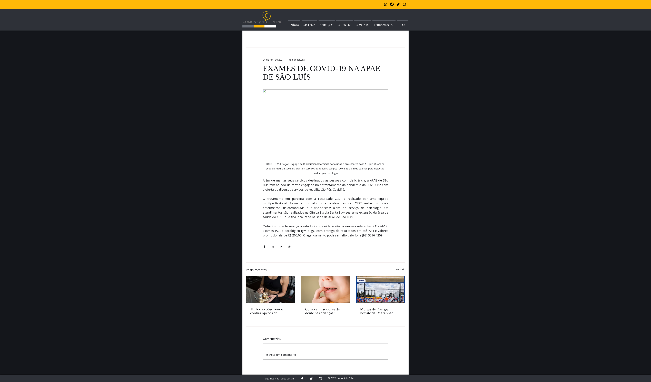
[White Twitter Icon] (311, 378)
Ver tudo (400, 269)
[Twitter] (398, 4)
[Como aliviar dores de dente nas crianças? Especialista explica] (325, 289)
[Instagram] (404, 4)
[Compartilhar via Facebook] (264, 246)
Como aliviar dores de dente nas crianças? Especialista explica (322, 311)
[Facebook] (392, 4)
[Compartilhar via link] (289, 246)
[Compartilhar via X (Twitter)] (272, 246)
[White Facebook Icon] (302, 378)
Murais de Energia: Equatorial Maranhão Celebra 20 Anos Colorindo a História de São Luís (378, 311)
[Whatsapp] (385, 4)
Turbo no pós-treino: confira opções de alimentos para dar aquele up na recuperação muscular (270, 311)
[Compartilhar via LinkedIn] (281, 246)
